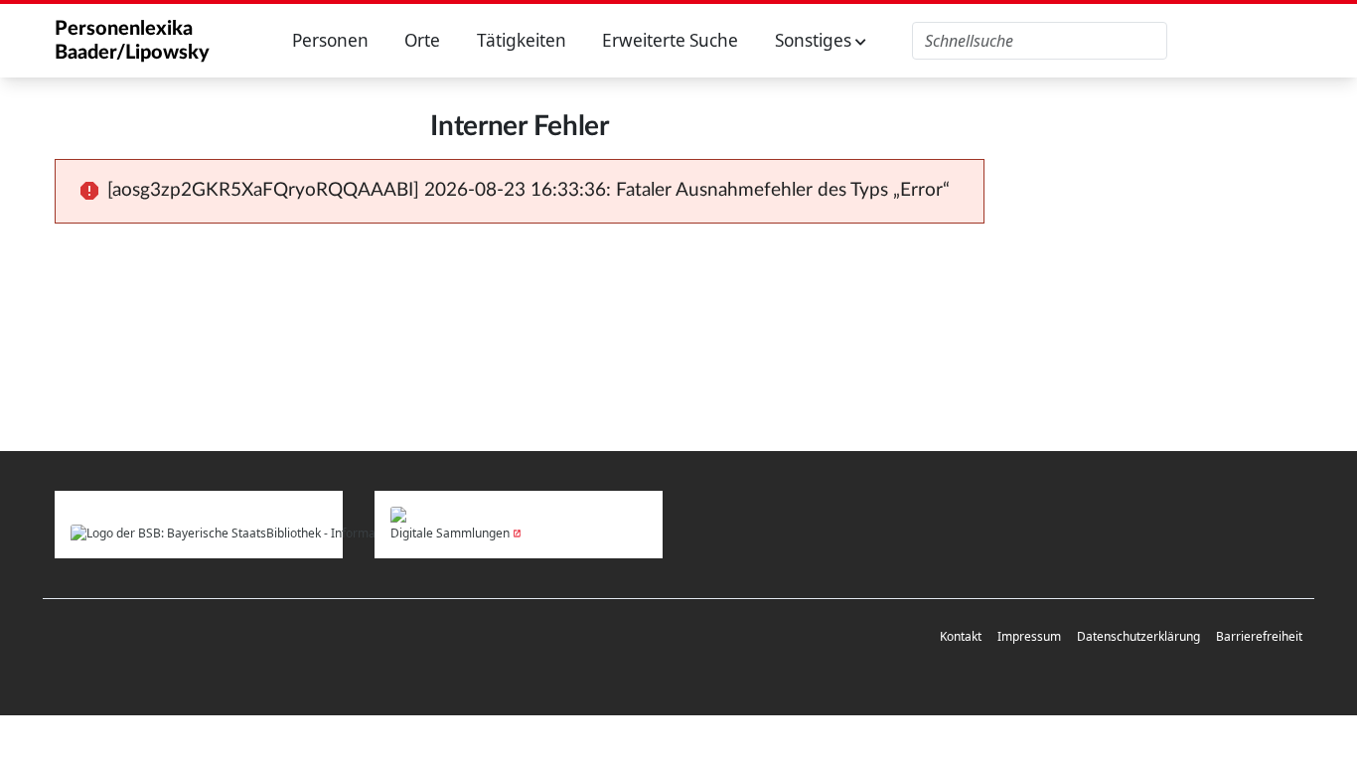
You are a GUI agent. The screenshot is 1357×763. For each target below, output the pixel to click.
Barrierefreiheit (1259, 636)
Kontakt (960, 636)
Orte (422, 40)
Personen (330, 40)
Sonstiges (815, 40)
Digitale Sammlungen (450, 533)
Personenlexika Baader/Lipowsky (132, 41)
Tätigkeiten (521, 40)
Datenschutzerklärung (1138, 636)
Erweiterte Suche (670, 40)
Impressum (1029, 636)
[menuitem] (960, 637)
